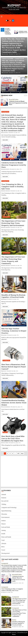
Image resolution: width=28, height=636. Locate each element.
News (3, 546)
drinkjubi (5, 299)
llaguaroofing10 (6, 407)
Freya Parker (6, 442)
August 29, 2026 (14, 54)
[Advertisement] (20, 20)
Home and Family (6, 537)
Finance (3, 524)
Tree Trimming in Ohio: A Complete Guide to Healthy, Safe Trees (12, 186)
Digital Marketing (6, 511)
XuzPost (14, 5)
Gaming (3, 530)
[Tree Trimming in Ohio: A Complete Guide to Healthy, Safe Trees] (14, 181)
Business (5, 291)
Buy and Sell (5, 82)
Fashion (11, 82)
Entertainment (5, 517)
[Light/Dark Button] (7, 20)
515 (18, 453)
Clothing (3, 504)
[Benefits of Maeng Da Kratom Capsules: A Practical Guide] (14, 284)
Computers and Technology (8, 507)
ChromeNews (20, 632)
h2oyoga (5, 335)
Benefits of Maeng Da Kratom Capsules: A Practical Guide (13, 296)
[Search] (10, 20)
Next (22, 453)
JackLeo (4, 371)
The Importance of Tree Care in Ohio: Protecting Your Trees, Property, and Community (13, 260)
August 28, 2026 (15, 191)
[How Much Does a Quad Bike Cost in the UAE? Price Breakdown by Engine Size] (14, 425)
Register (13, 20)
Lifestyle (3, 543)
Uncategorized (5, 111)
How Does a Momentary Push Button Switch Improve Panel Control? (13, 366)
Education (4, 514)
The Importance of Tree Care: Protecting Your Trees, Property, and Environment (13, 223)
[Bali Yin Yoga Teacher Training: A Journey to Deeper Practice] (14, 317)
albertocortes (6, 91)
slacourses (5, 54)
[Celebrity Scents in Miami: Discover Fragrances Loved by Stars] (4, 102)
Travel (3, 550)
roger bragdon (6, 191)
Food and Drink (5, 527)
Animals (3, 494)
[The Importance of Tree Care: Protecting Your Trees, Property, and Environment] (14, 210)
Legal (3, 540)
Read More (5, 140)
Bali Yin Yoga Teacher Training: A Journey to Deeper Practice (13, 330)
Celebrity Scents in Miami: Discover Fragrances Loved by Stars (13, 87)
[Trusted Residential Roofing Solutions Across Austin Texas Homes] (14, 389)
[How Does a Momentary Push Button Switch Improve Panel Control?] (14, 353)
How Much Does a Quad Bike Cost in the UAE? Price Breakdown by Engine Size (12, 438)
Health (4, 324)
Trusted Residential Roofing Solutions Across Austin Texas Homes (13, 402)
